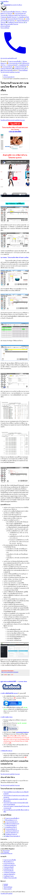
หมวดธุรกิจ (3, 6)
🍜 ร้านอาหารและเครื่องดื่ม (11, 818)
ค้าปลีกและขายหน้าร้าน (9, 865)
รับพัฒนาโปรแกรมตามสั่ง (10, 877)
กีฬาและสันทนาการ (8, 861)
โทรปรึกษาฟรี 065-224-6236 (8, 120)
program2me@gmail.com (22, 732)
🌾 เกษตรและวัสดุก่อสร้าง (10, 832)
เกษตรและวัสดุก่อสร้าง (9, 874)
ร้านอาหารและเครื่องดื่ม (14, 61)
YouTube (5, 885)
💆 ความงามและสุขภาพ (10, 821)
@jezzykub (6, 852)
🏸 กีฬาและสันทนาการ (10, 820)
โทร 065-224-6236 (5, 72)
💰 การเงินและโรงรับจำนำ (11, 830)
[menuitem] (11, 11)
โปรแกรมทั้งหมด (5, 27)
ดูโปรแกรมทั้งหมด (5, 26)
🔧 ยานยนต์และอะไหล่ (10, 827)
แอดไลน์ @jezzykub (15, 72)
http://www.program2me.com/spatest (9, 672)
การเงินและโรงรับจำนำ (20, 66)
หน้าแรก (5, 75)
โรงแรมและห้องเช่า (7, 66)
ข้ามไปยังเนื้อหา (5, 1)
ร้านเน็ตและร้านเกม (18, 68)
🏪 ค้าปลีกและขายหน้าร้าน (11, 823)
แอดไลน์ (10, 893)
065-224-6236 (6, 850)
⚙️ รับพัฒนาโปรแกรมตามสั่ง (11, 836)
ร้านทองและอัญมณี (11, 65)
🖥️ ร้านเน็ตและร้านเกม (10, 834)
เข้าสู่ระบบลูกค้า (7, 888)
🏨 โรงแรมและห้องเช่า (10, 829)
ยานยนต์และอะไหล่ (23, 65)
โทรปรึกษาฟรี (4, 893)
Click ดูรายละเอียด (15, 131)
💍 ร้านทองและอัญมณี (10, 825)
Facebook (5, 884)
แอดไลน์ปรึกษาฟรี (12, 58)
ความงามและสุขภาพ (13, 63)
